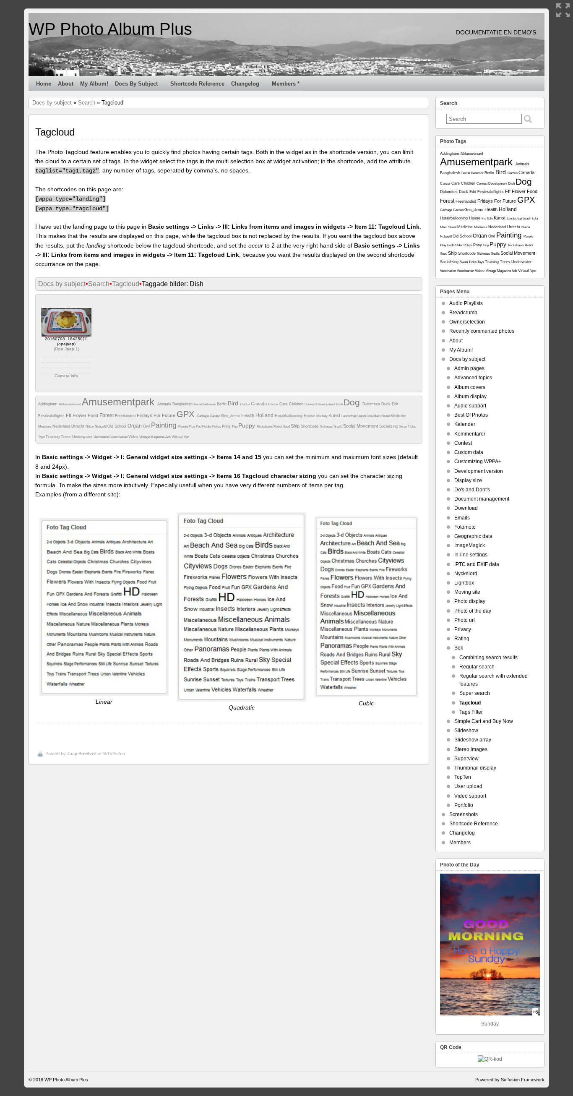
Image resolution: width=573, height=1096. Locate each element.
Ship (296, 425)
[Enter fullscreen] (563, 10)
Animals (164, 404)
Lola (370, 416)
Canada (259, 403)
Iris (319, 416)
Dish (340, 404)
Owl (147, 426)
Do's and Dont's (472, 490)
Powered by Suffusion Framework (509, 1079)
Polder (207, 426)
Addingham (48, 404)
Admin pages (469, 368)
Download (466, 508)
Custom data (468, 452)
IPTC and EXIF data (476, 564)
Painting (164, 425)
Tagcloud (125, 283)
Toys (42, 437)
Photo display (469, 601)
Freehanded (126, 416)
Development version (478, 471)
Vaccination (102, 437)
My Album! (94, 84)
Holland (265, 415)
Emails (462, 518)
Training (53, 437)
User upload (468, 786)
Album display (470, 396)
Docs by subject (136, 84)
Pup (235, 426)
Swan (403, 426)
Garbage (203, 416)
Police (217, 426)
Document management (481, 499)
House (310, 416)
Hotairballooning (289, 416)
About (65, 84)
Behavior (210, 404)
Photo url (464, 620)
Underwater (83, 437)
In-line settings (470, 555)
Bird (234, 403)
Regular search (477, 667)
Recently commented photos (481, 331)
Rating (461, 639)
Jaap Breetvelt (81, 753)
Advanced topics (473, 378)
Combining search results (488, 657)
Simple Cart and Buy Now (483, 721)
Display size (468, 480)
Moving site (467, 592)
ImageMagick (469, 545)
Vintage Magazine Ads (155, 437)
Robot (278, 426)
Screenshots (463, 814)
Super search (474, 693)
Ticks (412, 426)
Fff (69, 415)
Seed (287, 426)
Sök (458, 648)
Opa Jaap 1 (66, 349)
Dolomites (371, 404)
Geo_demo (231, 416)
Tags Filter (471, 712)
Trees (66, 437)
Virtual (178, 437)
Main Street (382, 416)
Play (192, 426)
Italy (325, 416)
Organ (135, 426)
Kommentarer (469, 434)
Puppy (247, 425)
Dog (353, 402)
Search (86, 102)
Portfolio (463, 805)
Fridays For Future (157, 415)
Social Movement (361, 425)
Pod (199, 426)
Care (284, 404)
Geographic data (473, 536)
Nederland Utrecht (69, 426)
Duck (386, 404)
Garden (215, 416)
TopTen (462, 777)
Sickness (326, 426)
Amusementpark (119, 401)
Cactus (245, 404)
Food (93, 415)
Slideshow (466, 730)
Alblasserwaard (70, 404)
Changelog (245, 84)
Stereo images (470, 749)
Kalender (464, 424)
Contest (310, 404)
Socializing (389, 426)
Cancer (273, 404)
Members (460, 842)
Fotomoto (465, 527)
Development (326, 404)
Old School (117, 426)
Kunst (334, 415)
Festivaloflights (52, 416)
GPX (187, 414)
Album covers (469, 387)
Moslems (45, 426)
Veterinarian (119, 437)
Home (43, 84)
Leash (362, 416)
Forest (107, 415)
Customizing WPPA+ (477, 461)
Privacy (462, 629)
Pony (227, 426)
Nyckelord (465, 574)
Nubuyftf (101, 426)
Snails (338, 426)
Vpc (186, 437)
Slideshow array (472, 740)
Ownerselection (467, 322)
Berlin (222, 404)
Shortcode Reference (197, 84)
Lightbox (464, 583)
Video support (470, 796)
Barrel (198, 404)
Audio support (470, 406)
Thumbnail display (475, 768)
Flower (80, 415)
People (183, 426)
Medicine (398, 416)
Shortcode (310, 426)
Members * (286, 84)
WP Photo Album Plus (110, 29)
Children (297, 404)
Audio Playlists (466, 303)
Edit (395, 404)
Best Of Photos (471, 415)
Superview (466, 759)
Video (133, 437)
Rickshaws (265, 426)
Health (248, 415)
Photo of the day (472, 611)
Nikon (90, 426)
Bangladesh (183, 404)
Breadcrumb (463, 313)
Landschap (349, 416)
